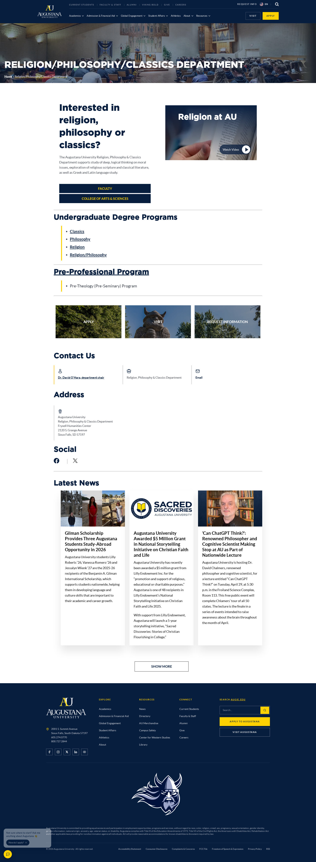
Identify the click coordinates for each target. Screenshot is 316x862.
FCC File (203, 849)
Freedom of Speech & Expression (227, 849)
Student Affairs (156, 15)
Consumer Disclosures (156, 849)
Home (8, 76)
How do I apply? (16, 841)
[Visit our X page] (67, 752)
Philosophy (80, 239)
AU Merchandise (148, 723)
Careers (181, 5)
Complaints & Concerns (183, 849)
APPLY (270, 16)
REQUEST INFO (247, 4)
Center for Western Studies (154, 737)
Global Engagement (132, 15)
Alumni (132, 5)
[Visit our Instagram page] (58, 752)
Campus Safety (147, 730)
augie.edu (238, 699)
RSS (268, 849)
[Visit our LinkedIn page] (75, 752)
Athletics (176, 15)
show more (161, 666)
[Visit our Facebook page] (49, 752)
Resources (202, 15)
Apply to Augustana (245, 721)
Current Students (81, 5)
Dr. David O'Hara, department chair (81, 377)
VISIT (252, 16)
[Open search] (277, 4)
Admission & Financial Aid (101, 15)
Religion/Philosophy (88, 254)
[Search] (264, 710)
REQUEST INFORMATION (227, 322)
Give (167, 5)
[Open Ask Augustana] (8, 854)
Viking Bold (150, 5)
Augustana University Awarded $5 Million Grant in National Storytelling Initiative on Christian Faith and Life (161, 544)
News (142, 709)
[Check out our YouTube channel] (84, 752)
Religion (77, 247)
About (187, 15)
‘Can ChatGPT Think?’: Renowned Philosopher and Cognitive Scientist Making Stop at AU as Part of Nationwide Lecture (229, 544)
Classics (77, 231)
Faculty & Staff (110, 5)
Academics (75, 15)
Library (143, 744)
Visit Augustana (245, 732)
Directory (144, 716)
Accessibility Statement (129, 849)
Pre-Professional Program (101, 272)
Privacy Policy (255, 849)
